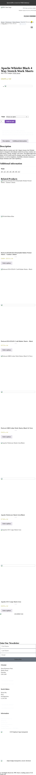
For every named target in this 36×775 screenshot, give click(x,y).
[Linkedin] (31, 18)
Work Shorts (16, 22)
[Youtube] (34, 18)
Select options (6, 263)
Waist (3, 116)
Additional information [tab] (19, 141)
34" (8, 171)
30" (2, 171)
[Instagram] (27, 18)
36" (11, 171)
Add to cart (10, 121)
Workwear (8, 22)
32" (5, 171)
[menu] (32, 27)
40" (16, 171)
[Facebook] (24, 18)
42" (19, 171)
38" (13, 171)
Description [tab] (6, 141)
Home (2, 22)
